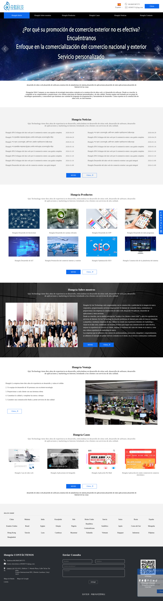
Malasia (27, 519)
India (42, 519)
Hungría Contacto (146, 15)
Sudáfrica (104, 526)
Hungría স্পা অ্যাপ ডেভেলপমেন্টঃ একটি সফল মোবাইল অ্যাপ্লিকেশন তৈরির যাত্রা (111, 132)
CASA (6, 582)
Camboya (58, 533)
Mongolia (151, 526)
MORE (73, 175)
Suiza (120, 519)
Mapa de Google (23, 579)
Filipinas (151, 533)
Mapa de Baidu (9, 579)
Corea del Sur (136, 526)
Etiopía (58, 526)
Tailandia (89, 533)
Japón (120, 526)
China (12, 519)
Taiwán (27, 533)
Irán (73, 519)
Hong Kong (11, 533)
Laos (42, 533)
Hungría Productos (68, 15)
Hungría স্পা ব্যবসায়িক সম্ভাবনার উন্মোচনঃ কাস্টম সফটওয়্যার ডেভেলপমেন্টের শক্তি (29, 137)
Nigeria (73, 526)
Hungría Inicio (17, 15)
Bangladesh (12, 537)
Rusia (136, 519)
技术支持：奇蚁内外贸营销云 (93, 594)
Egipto (42, 526)
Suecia (104, 519)
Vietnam (105, 533)
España (151, 519)
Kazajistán (58, 519)
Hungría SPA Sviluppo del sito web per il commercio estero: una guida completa (34, 132)
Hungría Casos (94, 15)
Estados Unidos (11, 526)
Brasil (27, 526)
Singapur (120, 533)
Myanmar (73, 533)
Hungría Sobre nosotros (42, 15)
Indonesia (136, 533)
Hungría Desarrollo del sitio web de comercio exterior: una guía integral (113, 161)
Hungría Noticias (120, 15)
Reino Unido (89, 519)
